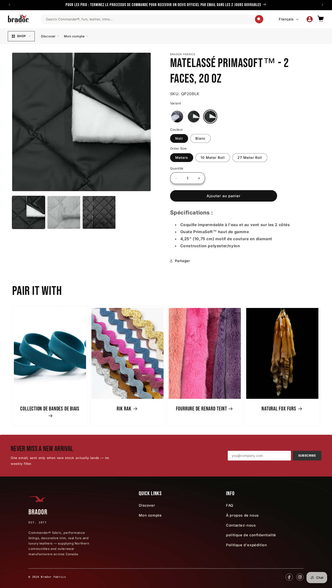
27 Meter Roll (249, 157)
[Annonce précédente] (9, 4)
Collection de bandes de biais (49, 408)
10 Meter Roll (213, 157)
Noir (179, 138)
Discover (48, 36)
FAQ (229, 505)
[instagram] (300, 577)
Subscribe (307, 455)
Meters (181, 157)
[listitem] (177, 117)
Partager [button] (182, 261)
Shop (21, 36)
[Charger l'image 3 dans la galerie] (99, 212)
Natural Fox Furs (279, 408)
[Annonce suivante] (322, 4)
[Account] (309, 19)
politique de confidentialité (251, 535)
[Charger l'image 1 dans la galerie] (28, 212)
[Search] (259, 19)
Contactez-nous (241, 525)
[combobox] (150, 19)
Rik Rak (124, 408)
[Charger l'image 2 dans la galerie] (63, 212)
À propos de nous (242, 515)
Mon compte (74, 36)
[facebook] (289, 577)
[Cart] (320, 19)
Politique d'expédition (246, 545)
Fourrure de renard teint (201, 408)
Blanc (200, 138)
